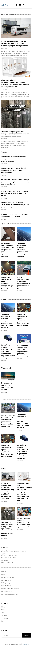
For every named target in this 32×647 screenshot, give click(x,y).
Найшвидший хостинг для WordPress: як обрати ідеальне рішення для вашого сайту (23, 350)
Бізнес (3, 607)
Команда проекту (6, 580)
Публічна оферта (6, 591)
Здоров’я (4, 615)
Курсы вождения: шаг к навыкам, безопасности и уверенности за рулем (14, 193)
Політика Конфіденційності (9, 594)
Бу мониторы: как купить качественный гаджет (7, 386)
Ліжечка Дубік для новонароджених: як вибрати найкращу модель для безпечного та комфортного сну (15, 83)
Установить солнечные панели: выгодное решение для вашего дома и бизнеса (13, 159)
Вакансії (3, 574)
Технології (4, 618)
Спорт (3, 610)
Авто (2, 613)
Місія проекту (5, 583)
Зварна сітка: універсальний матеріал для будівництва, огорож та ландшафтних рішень (15, 134)
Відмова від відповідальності (10, 588)
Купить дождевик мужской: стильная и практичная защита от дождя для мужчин (15, 205)
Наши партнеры (6, 586)
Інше (2, 621)
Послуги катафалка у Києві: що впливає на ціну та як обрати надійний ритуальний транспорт (14, 43)
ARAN (4, 4)
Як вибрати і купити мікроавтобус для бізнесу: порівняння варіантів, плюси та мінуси (15, 182)
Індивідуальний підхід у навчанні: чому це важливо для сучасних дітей (23, 522)
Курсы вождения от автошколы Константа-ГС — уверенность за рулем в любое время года (8, 420)
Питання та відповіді (7, 577)
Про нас (3, 572)
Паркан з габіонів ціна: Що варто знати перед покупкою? (14, 215)
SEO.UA (26, 644)
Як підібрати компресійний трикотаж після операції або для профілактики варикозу (7, 249)
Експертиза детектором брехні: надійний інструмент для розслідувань (13, 170)
